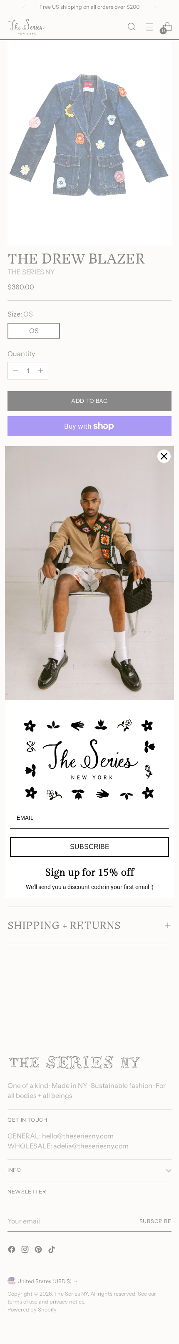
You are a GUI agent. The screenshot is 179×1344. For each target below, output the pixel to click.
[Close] (164, 456)
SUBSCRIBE (89, 846)
